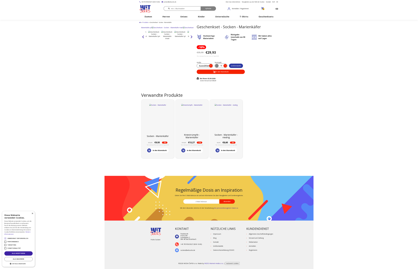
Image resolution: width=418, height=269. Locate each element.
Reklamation (253, 242)
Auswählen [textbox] (204, 66)
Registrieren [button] (253, 250)
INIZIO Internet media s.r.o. (214, 263)
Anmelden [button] (252, 246)
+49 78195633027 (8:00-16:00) (150, 2)
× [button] (32, 213)
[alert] (18, 239)
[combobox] (205, 66)
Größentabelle (236, 66)
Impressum (217, 234)
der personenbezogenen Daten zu (226, 208)
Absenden (227, 201)
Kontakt (268, 2)
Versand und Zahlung (256, 238)
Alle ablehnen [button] (18, 259)
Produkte (145, 22)
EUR (273, 2)
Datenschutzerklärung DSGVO (223, 250)
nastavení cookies (232, 263)
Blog (214, 238)
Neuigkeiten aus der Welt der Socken (253, 2)
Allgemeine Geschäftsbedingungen (261, 234)
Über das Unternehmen (233, 2)
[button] (238, 8)
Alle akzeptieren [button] (18, 253)
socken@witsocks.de (169, 2)
